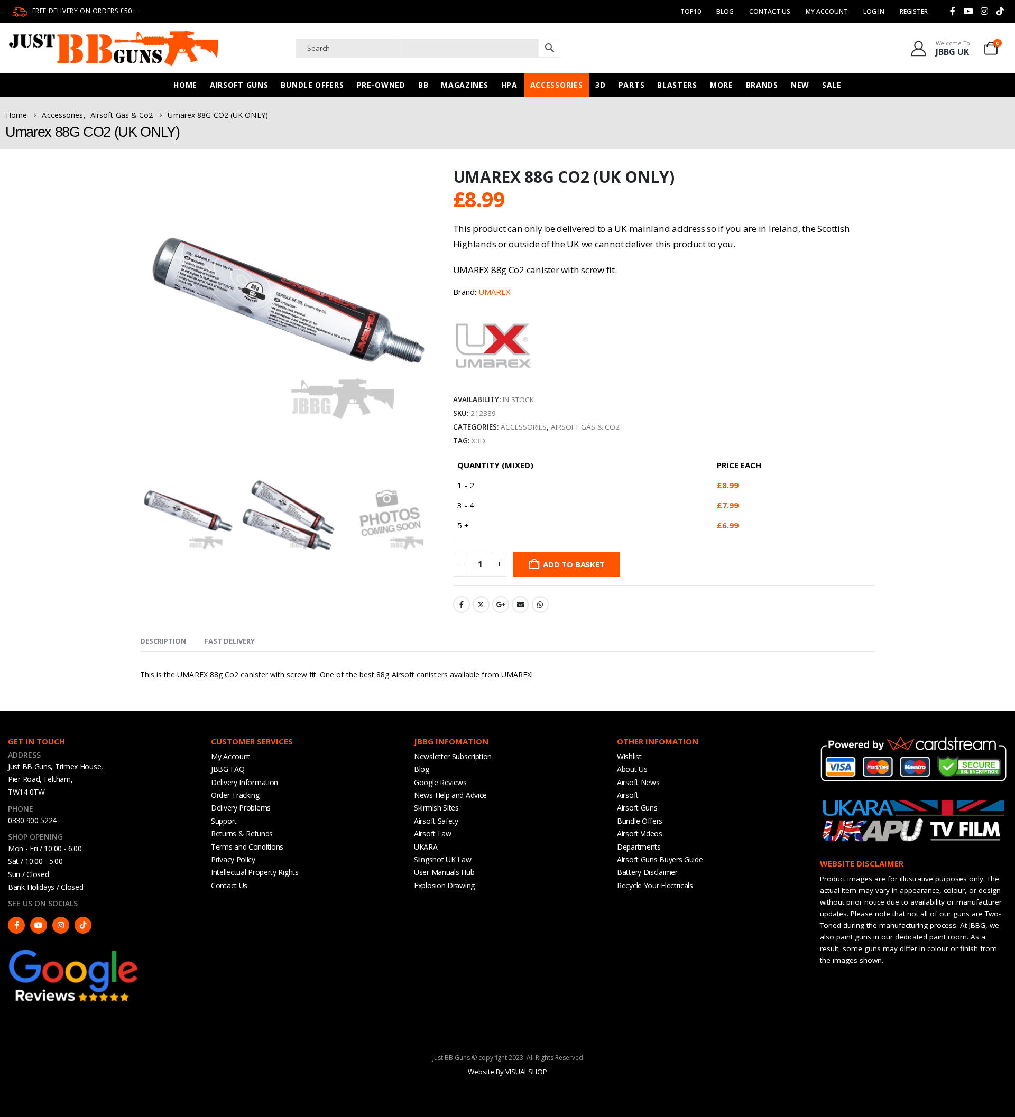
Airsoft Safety (436, 821)
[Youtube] (968, 11)
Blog (725, 11)
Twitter (481, 604)
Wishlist (629, 756)
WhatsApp (540, 604)
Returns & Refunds (242, 834)
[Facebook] (952, 11)
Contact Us (769, 11)
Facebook (461, 604)
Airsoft (628, 795)
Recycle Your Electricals (655, 885)
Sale (832, 85)
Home (185, 85)
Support (224, 821)
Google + (500, 604)
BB (423, 85)
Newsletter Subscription (453, 756)
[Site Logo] (113, 48)
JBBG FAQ (228, 769)
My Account (230, 756)
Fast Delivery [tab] (230, 641)
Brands (762, 85)
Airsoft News (638, 782)
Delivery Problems (241, 808)
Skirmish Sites (436, 808)
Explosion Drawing (444, 885)
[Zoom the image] (74, 952)
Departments (639, 847)
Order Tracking (235, 795)
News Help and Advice (450, 795)
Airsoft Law (432, 834)
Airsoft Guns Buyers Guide (660, 859)
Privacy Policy (233, 859)
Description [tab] (163, 641)
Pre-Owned (381, 85)
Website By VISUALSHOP (507, 1071)
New (800, 85)
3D (600, 85)
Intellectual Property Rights (255, 872)
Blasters (677, 85)
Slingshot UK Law (442, 859)
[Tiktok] (1000, 11)
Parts (632, 85)
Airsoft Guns (239, 85)
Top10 (690, 11)
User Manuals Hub (444, 872)
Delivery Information (244, 782)
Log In (873, 11)
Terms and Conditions (247, 847)
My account (827, 11)
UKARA (426, 847)
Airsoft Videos (639, 834)
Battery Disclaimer (647, 872)
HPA (509, 85)
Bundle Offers (312, 85)
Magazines (464, 85)
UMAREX (494, 291)
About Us (632, 769)
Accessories (556, 85)
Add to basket (573, 564)
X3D (478, 440)
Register (914, 11)
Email (520, 604)
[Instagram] (984, 11)
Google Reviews (440, 782)
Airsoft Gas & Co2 (585, 427)
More (721, 85)
